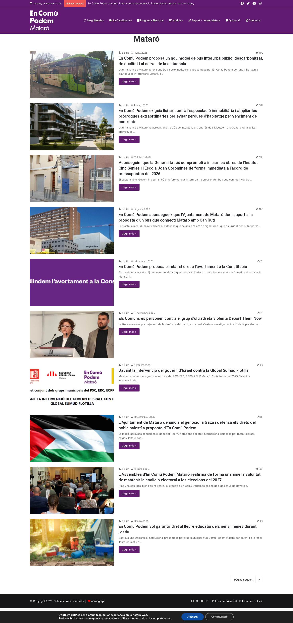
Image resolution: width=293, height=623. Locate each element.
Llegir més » (129, 81)
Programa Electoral (151, 20)
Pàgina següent (244, 579)
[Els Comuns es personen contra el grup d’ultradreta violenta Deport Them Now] (72, 334)
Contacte (254, 20)
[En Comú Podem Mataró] (44, 20)
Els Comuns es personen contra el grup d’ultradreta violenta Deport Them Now (190, 318)
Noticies (177, 20)
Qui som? (234, 20)
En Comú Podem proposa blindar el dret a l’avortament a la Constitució (183, 266)
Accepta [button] (192, 617)
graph (98, 601)
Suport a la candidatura (205, 20)
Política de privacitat (224, 601)
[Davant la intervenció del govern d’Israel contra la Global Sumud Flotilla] (72, 386)
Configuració (219, 617)
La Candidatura (122, 20)
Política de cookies (250, 601)
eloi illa (125, 52)
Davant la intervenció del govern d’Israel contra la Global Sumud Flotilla (184, 370)
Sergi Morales (95, 20)
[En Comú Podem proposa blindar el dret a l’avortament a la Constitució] (72, 282)
